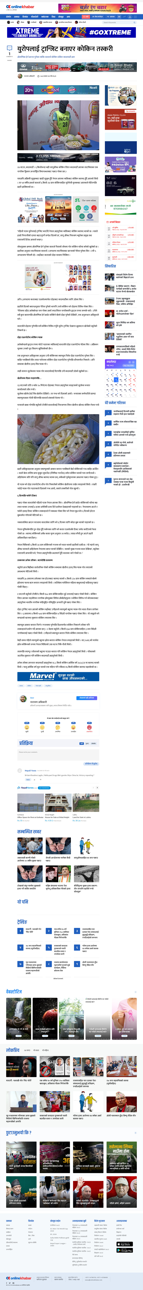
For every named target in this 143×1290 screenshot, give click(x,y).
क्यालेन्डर (111, 361)
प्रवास (8, 1246)
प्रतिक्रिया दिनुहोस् (91, 763)
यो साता (36, 1050)
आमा (12, 22)
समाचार (16, 17)
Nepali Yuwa (30, 770)
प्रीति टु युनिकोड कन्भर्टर (79, 1262)
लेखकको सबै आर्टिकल (87, 698)
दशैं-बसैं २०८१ (98, 1256)
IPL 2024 (53, 1234)
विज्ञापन (118, 1232)
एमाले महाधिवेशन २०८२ (101, 1250)
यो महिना (45, 1050)
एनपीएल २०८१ (55, 1225)
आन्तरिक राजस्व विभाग (65, 22)
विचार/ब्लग (9, 1229)
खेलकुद (61, 17)
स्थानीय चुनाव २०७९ (100, 1239)
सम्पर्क (118, 1239)
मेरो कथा (75, 1255)
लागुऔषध (48, 686)
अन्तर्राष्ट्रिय (9, 1250)
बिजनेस (25, 17)
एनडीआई (33, 22)
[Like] (34, 780)
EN (119, 16)
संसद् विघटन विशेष (100, 1232)
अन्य (68, 17)
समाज (8, 1225)
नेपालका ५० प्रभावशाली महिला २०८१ (79, 1232)
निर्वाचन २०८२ (98, 1246)
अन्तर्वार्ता (9, 1236)
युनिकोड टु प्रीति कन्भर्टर (79, 1265)
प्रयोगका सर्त (120, 1229)
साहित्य (8, 1232)
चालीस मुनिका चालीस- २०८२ (81, 1248)
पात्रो (87, 16)
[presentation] (93, 787)
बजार (30, 1225)
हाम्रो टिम (119, 1225)
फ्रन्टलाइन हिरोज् (77, 1258)
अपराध (21, 686)
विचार (53, 17)
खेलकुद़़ (8, 1239)
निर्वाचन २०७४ (98, 1236)
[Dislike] (40, 780)
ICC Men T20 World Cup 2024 (59, 1230)
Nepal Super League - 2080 (58, 1245)
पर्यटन (30, 1229)
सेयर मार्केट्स (99, 16)
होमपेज (8, 17)
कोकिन (29, 686)
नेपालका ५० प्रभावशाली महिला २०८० (79, 1238)
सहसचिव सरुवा (47, 22)
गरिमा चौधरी (82, 22)
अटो (29, 1239)
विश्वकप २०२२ (98, 1253)
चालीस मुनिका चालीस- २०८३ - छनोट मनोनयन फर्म (81, 1243)
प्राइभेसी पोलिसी (121, 1236)
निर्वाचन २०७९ (98, 1243)
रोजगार (30, 1232)
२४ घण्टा (27, 1050)
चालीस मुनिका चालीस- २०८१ (81, 1251)
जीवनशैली (34, 17)
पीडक (22, 22)
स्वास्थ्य (112, 16)
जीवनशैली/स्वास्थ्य (11, 1243)
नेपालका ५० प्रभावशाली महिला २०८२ (79, 1226)
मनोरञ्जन (44, 17)
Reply (28, 779)
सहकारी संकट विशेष (100, 1225)
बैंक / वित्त (31, 1236)
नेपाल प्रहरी (38, 686)
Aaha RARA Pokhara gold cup (59, 1239)
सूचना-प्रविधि (32, 1243)
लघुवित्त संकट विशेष (100, 1229)
